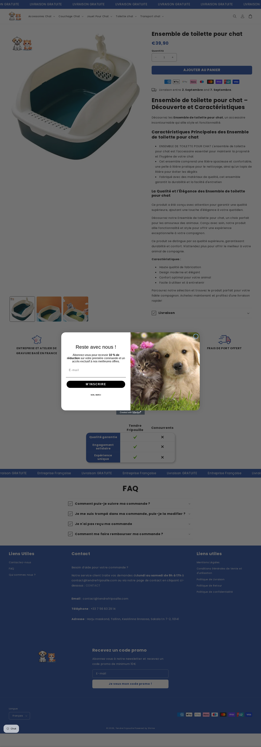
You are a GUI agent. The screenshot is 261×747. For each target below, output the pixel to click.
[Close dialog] (196, 336)
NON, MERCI (96, 395)
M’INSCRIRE (96, 384)
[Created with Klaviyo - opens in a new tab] (130, 412)
